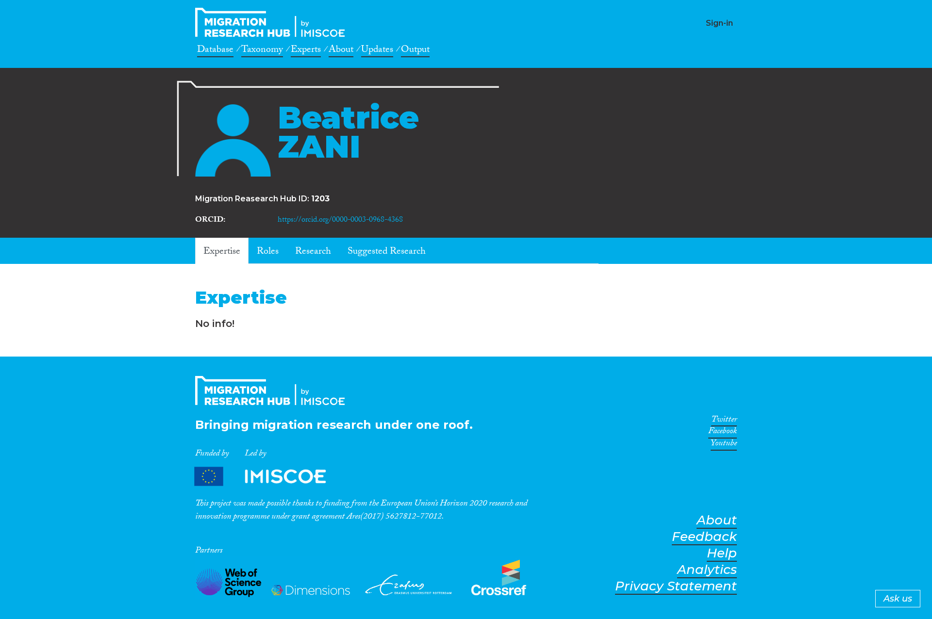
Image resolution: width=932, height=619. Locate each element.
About (341, 51)
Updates (377, 51)
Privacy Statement (676, 586)
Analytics (707, 569)
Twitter (724, 421)
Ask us (897, 598)
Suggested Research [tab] (387, 252)
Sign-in (719, 23)
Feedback (704, 536)
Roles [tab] (268, 252)
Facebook (722, 433)
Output (415, 51)
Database (215, 51)
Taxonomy (262, 51)
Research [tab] (313, 252)
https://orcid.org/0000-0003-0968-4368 (340, 220)
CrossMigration (272, 22)
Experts (306, 51)
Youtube (724, 445)
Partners (268, 477)
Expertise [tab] (221, 252)
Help (722, 553)
